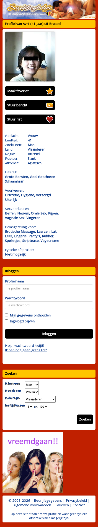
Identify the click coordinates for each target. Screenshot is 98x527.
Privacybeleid (76, 500)
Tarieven (62, 505)
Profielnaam (14, 281)
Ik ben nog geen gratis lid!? (26, 350)
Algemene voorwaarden (32, 505)
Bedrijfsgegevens (48, 500)
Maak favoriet (18, 91)
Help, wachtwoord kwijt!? (24, 345)
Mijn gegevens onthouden (29, 315)
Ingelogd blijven (21, 321)
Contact (79, 505)
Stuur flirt (14, 119)
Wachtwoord (15, 298)
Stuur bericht (17, 105)
